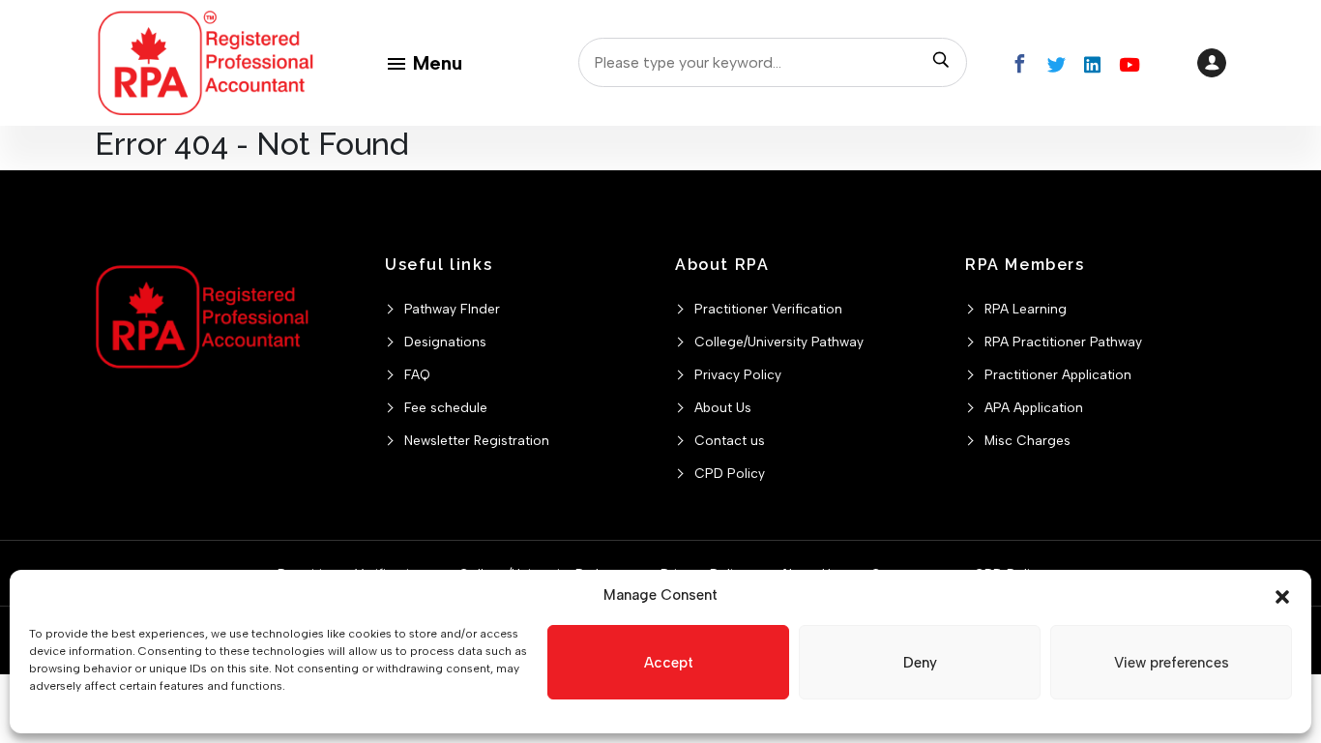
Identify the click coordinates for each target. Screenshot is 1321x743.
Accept (668, 662)
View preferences (1171, 662)
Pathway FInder (452, 308)
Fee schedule (445, 407)
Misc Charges (1027, 440)
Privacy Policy (737, 374)
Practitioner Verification (768, 308)
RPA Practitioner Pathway (1063, 341)
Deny (920, 662)
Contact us (729, 440)
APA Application (1033, 407)
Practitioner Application (1057, 374)
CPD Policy (729, 473)
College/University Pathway (779, 341)
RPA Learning (1025, 308)
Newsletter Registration (476, 440)
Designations (445, 341)
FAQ (417, 374)
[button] (1282, 595)
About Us (722, 407)
